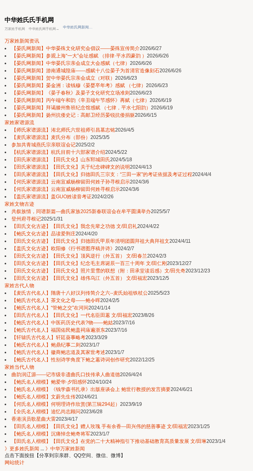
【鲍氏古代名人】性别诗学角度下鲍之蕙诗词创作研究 (70, 359)
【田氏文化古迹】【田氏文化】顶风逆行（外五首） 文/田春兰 (79, 256)
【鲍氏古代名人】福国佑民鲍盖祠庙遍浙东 (58, 330)
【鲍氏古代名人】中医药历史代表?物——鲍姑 (62, 322)
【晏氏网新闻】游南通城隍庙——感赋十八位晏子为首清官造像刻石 (85, 70)
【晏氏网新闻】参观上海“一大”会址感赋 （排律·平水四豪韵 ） (79, 55)
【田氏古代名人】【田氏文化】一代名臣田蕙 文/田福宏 (71, 315)
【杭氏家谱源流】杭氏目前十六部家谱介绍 (58, 152)
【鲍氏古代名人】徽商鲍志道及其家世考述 (58, 352)
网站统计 (14, 462)
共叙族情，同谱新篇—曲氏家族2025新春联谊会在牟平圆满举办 (81, 211)
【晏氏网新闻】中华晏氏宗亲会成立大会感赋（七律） (70, 63)
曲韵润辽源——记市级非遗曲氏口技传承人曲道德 (65, 374)
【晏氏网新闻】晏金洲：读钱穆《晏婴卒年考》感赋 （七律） (78, 85)
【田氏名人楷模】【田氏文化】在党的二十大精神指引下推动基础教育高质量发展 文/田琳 (108, 441)
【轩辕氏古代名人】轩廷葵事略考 (48, 337)
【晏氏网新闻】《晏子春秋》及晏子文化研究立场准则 (70, 92)
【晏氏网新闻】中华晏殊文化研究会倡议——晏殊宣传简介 (75, 48)
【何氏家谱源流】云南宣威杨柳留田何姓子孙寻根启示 (70, 181)
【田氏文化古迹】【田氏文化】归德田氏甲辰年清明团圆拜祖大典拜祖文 (90, 241)
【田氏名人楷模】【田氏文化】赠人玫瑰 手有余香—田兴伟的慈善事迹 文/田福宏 (99, 426)
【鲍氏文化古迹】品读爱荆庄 (43, 233)
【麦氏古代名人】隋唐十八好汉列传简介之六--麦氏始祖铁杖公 (79, 293)
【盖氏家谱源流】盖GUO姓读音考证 (51, 196)
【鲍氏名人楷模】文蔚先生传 (43, 396)
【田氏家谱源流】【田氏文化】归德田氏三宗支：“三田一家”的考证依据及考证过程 (101, 174)
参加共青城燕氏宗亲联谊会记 (43, 144)
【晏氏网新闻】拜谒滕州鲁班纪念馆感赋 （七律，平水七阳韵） (81, 107)
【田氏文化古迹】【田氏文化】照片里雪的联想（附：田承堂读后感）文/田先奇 (98, 270)
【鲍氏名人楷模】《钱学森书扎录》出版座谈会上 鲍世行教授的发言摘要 (91, 389)
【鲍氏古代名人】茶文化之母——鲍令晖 (55, 300)
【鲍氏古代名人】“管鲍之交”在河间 (50, 307)
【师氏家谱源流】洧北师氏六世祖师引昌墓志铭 (63, 129)
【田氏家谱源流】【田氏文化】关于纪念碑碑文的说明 (70, 167)
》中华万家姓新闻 (65, 448)
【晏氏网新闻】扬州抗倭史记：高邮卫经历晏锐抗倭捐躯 (73, 115)
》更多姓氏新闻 (22, 448)
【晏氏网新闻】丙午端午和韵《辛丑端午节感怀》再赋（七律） (80, 100)
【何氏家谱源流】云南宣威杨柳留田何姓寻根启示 (65, 189)
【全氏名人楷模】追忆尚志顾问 (46, 411)
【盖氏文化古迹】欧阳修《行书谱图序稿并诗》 (63, 248)
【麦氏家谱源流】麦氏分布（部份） (50, 137)
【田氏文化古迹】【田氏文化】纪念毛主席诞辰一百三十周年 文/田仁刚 (89, 263)
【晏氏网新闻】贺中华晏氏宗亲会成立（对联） (63, 78)
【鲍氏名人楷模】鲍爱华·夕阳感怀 (49, 382)
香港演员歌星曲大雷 (33, 419)
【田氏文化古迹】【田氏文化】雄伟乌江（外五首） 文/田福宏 (79, 278)
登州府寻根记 (26, 218)
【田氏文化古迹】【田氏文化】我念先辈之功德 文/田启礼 (74, 226)
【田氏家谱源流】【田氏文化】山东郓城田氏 (60, 159)
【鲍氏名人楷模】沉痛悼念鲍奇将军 (50, 433)
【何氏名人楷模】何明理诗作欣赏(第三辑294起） (65, 404)
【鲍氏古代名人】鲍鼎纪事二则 (46, 344)
